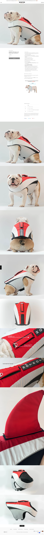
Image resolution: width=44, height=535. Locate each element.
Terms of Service (31, 529)
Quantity (10, 54)
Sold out (14, 58)
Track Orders (15, 529)
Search (11, 529)
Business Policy (20, 529)
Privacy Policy (26, 529)
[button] (1, 268)
